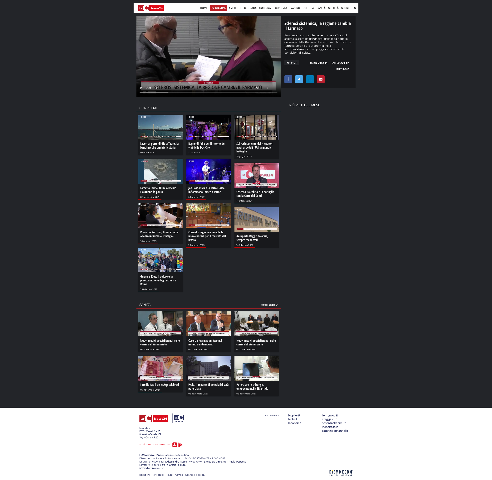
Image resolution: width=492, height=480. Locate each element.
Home (204, 8)
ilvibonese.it (330, 427)
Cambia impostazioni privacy (190, 474)
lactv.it (292, 419)
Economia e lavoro (286, 8)
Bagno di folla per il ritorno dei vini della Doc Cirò (206, 145)
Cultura (265, 8)
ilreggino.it (329, 419)
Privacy (169, 474)
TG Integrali (218, 8)
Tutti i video (268, 305)
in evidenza (342, 69)
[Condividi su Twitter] (298, 80)
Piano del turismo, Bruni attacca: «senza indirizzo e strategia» (159, 234)
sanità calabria (340, 62)
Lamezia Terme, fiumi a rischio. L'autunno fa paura (158, 190)
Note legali (158, 474)
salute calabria (318, 62)
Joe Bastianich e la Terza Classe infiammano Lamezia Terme (206, 190)
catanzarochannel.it (335, 431)
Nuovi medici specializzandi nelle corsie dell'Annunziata (160, 342)
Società (333, 8)
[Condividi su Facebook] (288, 80)
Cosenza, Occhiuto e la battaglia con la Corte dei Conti (255, 194)
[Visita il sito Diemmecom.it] (341, 477)
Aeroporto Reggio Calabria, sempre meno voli (252, 238)
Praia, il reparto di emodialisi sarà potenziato (208, 387)
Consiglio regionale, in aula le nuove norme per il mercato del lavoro (207, 236)
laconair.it (295, 423)
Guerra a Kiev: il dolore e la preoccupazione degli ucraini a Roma (158, 280)
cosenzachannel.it (334, 423)
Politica (308, 8)
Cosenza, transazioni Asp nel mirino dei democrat (205, 342)
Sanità (321, 8)
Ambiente (235, 8)
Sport (345, 8)
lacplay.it (294, 415)
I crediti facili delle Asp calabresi (159, 385)
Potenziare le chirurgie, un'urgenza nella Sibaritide (252, 387)
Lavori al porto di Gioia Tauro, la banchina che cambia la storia (159, 145)
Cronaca (250, 8)
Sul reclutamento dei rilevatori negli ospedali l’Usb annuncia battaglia (254, 147)
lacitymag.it (330, 415)
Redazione (144, 474)
